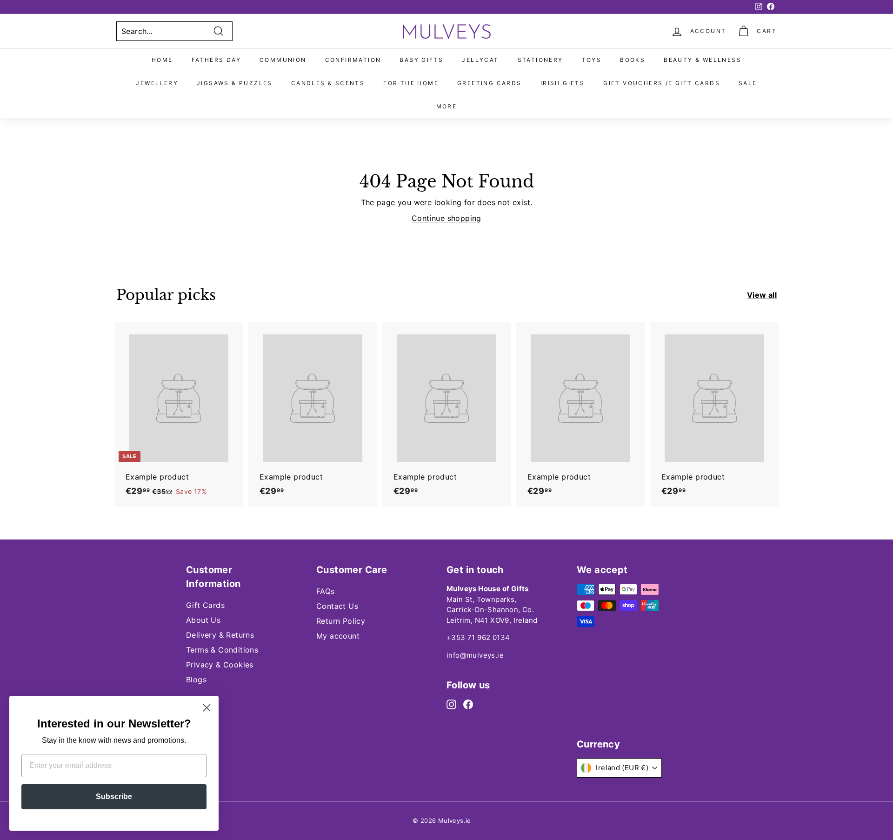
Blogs (196, 679)
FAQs (325, 591)
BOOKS (632, 59)
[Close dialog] (207, 708)
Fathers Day (216, 59)
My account (338, 635)
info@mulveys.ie (475, 655)
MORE (446, 106)
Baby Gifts (421, 59)
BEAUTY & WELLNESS (702, 59)
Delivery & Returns (220, 635)
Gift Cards (205, 605)
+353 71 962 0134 (478, 637)
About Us (203, 620)
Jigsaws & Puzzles (235, 83)
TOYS (592, 59)
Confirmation (353, 59)
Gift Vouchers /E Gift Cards (661, 83)
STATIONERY (540, 59)
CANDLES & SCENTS (328, 83)
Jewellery (157, 83)
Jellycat (480, 59)
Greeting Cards (489, 83)
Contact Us (337, 606)
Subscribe (114, 796)
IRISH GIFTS (562, 83)
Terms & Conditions (222, 649)
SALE (748, 83)
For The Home (411, 83)
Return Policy (340, 621)
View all (762, 295)
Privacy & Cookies (219, 664)
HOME (162, 59)
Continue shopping (446, 218)
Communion (283, 59)
